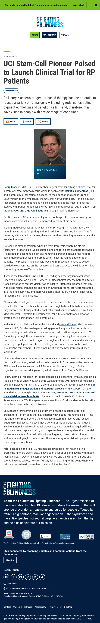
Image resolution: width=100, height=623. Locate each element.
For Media (27, 607)
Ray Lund (30, 276)
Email (12, 121)
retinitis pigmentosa (76, 191)
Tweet (45, 121)
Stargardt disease (53, 388)
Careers (16, 607)
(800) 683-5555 (13, 584)
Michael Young (67, 324)
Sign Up (10, 560)
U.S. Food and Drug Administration (28, 210)
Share (28, 122)
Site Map (68, 607)
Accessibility (40, 607)
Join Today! (78, 5)
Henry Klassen (12, 187)
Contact (7, 607)
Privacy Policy (55, 607)
